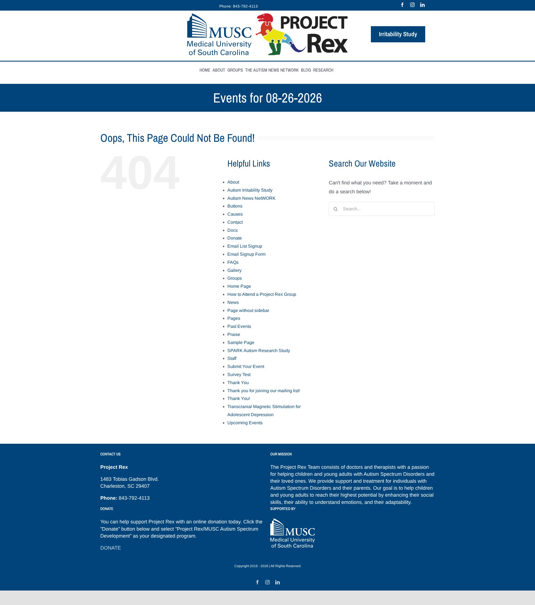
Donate (234, 238)
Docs (232, 230)
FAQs (233, 262)
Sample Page (240, 342)
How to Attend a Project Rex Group (261, 294)
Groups (234, 278)
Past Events (239, 326)
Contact (235, 222)
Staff (231, 358)
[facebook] (402, 5)
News (233, 302)
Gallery (234, 270)
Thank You (238, 382)
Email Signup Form (246, 254)
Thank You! (238, 398)
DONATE (110, 548)
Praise (233, 334)
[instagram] (412, 5)
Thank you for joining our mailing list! (263, 390)
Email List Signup (244, 246)
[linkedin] (422, 5)
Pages (233, 318)
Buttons (234, 206)
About (233, 182)
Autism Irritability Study (250, 190)
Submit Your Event (245, 366)
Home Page (239, 286)
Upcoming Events (244, 422)
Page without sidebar (248, 310)
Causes (235, 214)
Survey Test (239, 374)
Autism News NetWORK (251, 198)
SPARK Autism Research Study (258, 350)
